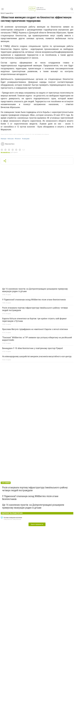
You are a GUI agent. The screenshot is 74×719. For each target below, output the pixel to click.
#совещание (25, 139)
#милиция (3, 139)
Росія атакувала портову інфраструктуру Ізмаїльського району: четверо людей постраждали (35, 309)
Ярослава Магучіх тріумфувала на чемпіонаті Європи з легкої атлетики (35, 329)
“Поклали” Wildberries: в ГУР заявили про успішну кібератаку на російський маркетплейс (37, 338)
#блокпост (18, 139)
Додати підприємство (37, 524)
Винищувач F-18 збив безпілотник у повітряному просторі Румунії (32, 348)
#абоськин (10, 139)
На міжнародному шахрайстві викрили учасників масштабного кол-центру (36, 356)
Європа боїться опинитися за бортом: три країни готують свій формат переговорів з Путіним (34, 319)
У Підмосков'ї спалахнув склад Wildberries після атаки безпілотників (34, 299)
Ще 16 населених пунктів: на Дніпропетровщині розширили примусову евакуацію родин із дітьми (35, 290)
